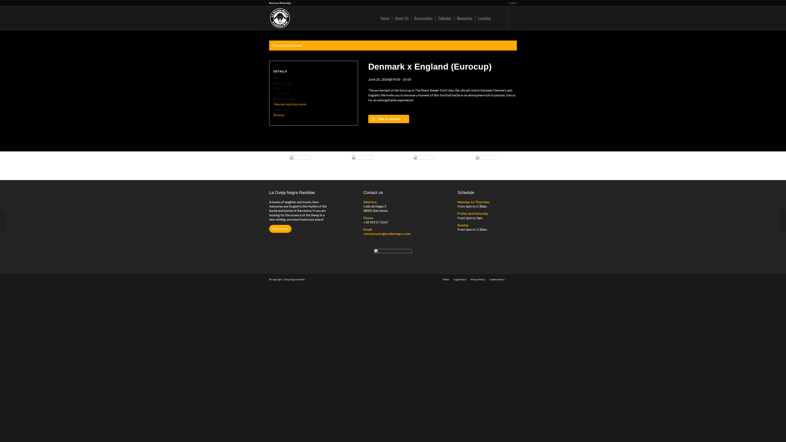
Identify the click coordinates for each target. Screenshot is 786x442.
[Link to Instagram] (514, 18)
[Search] (498, 18)
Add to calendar (389, 119)
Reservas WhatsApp (280, 3)
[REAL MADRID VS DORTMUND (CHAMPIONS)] (3, 221)
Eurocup (278, 115)
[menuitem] (512, 3)
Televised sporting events (289, 104)
